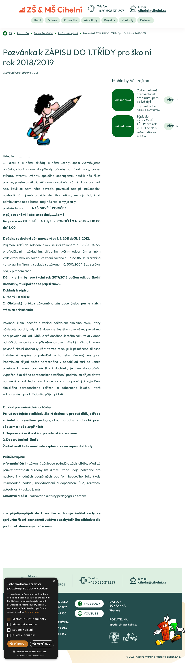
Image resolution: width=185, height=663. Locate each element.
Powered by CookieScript (30, 655)
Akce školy (91, 20)
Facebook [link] (92, 603)
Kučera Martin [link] (144, 656)
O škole (52, 20)
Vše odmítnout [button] (42, 643)
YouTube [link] (91, 613)
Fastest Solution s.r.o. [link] (168, 656)
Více (170, 100)
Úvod (37, 20)
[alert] (31, 618)
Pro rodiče (70, 20)
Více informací (32, 611)
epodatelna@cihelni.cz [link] (123, 624)
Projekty (109, 20)
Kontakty (127, 20)
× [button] (53, 581)
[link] (7, 33)
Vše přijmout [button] (17, 643)
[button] (30, 651)
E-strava (145, 20)
